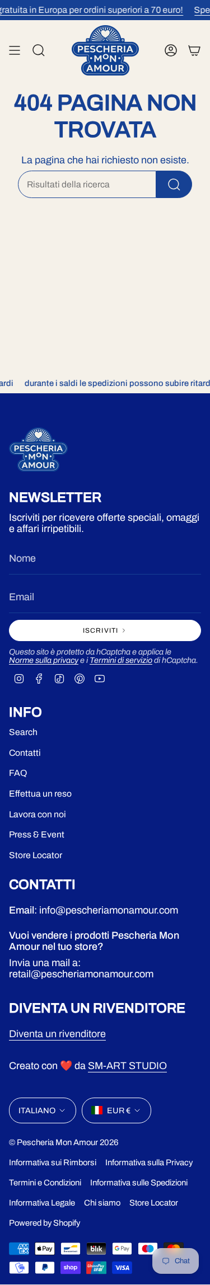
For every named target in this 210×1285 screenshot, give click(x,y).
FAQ (18, 773)
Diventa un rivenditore (57, 1033)
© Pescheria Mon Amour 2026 (64, 1142)
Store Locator (35, 855)
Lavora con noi (37, 814)
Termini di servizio (121, 660)
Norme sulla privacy (43, 660)
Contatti (25, 752)
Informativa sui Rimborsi (52, 1162)
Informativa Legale (42, 1202)
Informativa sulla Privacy (149, 1162)
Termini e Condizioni (45, 1182)
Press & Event (36, 834)
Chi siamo (102, 1202)
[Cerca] (174, 184)
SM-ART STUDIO (127, 1065)
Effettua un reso (40, 793)
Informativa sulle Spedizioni (139, 1182)
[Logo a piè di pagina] (38, 449)
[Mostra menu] (14, 50)
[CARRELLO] (194, 50)
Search (23, 732)
